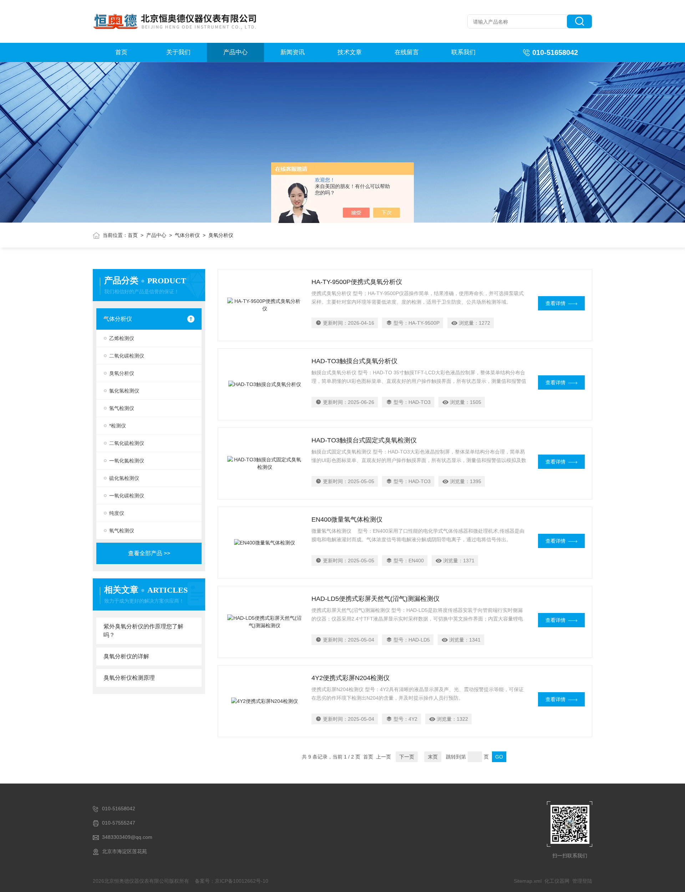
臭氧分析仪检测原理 (129, 678)
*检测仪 (117, 426)
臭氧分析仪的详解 (126, 656)
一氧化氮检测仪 (126, 460)
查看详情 (555, 303)
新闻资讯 (292, 52)
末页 (433, 757)
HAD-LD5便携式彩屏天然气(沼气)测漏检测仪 (375, 598)
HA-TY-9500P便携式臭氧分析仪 (356, 281)
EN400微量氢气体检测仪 (346, 519)
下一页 (406, 757)
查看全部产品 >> (149, 553)
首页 (121, 52)
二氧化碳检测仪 (126, 356)
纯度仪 (116, 513)
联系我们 (463, 52)
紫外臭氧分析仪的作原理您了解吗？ (143, 630)
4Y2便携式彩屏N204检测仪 (350, 677)
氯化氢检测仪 (124, 391)
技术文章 (350, 52)
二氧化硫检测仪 (126, 443)
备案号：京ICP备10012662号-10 (231, 881)
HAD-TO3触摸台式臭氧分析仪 (354, 361)
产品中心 (235, 52)
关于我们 (178, 52)
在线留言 (407, 52)
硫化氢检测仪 (124, 478)
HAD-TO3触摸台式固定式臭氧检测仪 (364, 440)
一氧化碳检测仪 (126, 495)
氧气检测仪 (121, 530)
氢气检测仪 (121, 408)
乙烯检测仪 (121, 338)
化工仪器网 (556, 881)
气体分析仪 (187, 235)
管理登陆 (582, 881)
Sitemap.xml (528, 881)
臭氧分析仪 (121, 373)
